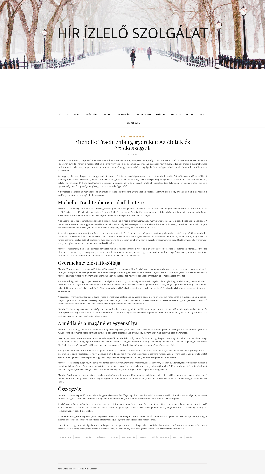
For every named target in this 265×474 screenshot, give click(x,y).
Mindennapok (143, 114)
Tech (201, 114)
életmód (88, 437)
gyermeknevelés (128, 437)
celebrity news (65, 437)
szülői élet (190, 437)
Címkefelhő (134, 122)
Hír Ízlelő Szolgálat (132, 33)
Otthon (176, 114)
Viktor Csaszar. (91, 469)
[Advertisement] (132, 89)
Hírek (123, 137)
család (77, 437)
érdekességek (101, 437)
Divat (77, 114)
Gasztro (107, 114)
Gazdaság (123, 114)
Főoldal (64, 114)
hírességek (143, 437)
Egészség (91, 114)
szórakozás (177, 437)
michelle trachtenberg (160, 437)
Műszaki (161, 114)
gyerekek (114, 437)
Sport (189, 114)
